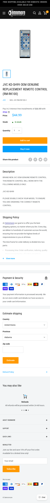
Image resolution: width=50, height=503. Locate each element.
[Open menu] (4, 13)
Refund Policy (8, 372)
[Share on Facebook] (30, 159)
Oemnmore (9, 223)
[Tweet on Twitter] (40, 159)
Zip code (6, 344)
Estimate (11, 360)
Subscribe (11, 469)
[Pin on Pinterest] (35, 159)
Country (6, 319)
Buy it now (25, 149)
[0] (45, 13)
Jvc (4, 100)
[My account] (39, 13)
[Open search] (34, 13)
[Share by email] (45, 159)
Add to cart (25, 140)
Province (6, 331)
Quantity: (7, 131)
